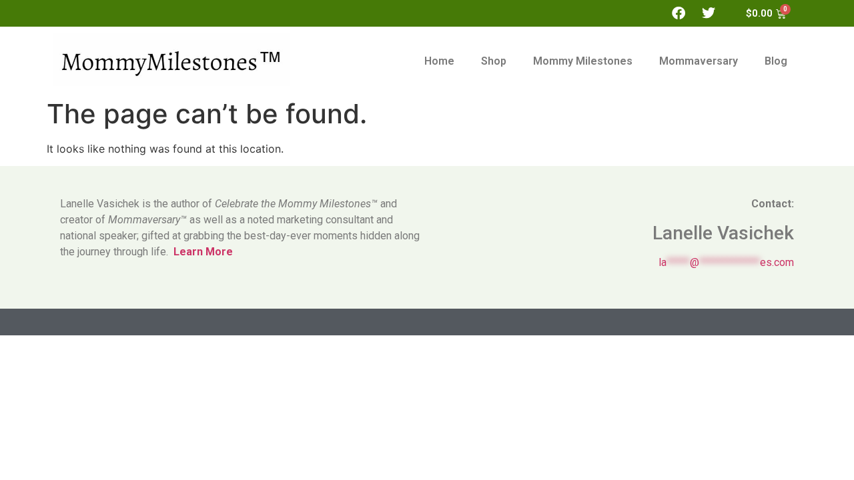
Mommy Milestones (582, 61)
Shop (493, 61)
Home (439, 61)
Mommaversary (698, 61)
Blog (776, 61)
